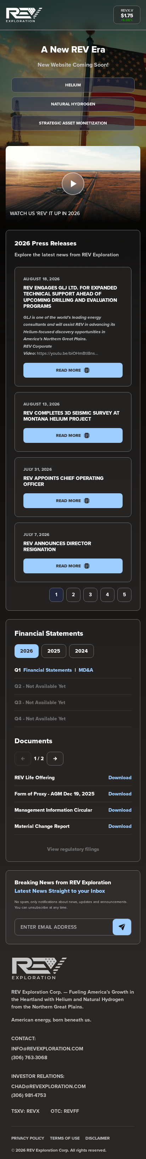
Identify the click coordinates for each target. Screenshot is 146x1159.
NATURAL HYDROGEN (73, 104)
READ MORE (68, 370)
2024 (81, 650)
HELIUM (73, 85)
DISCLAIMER (97, 1138)
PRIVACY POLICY (27, 1138)
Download (119, 777)
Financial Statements (47, 669)
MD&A (86, 669)
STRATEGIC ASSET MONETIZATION (73, 123)
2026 (26, 650)
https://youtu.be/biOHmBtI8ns (66, 353)
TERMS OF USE (65, 1138)
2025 (53, 650)
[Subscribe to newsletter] (122, 927)
